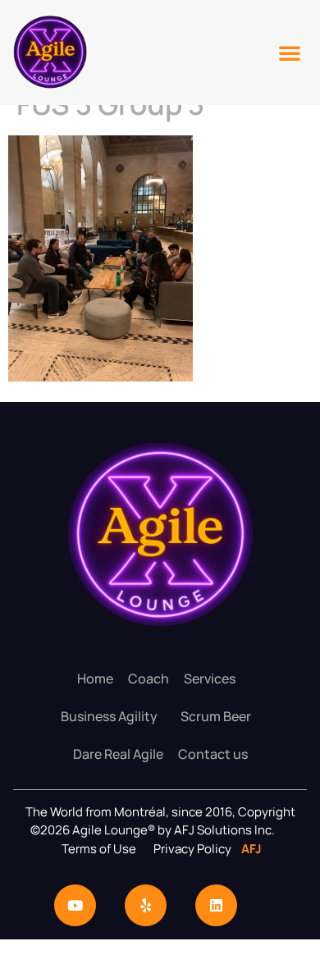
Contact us (213, 754)
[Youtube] (75, 905)
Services (209, 678)
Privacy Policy (193, 848)
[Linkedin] (216, 905)
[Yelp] (146, 905)
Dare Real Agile (118, 754)
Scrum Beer (216, 716)
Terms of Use (99, 848)
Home (95, 678)
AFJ (248, 848)
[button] (289, 52)
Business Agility (109, 716)
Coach (148, 678)
